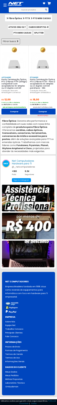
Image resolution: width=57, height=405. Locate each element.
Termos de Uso (12, 357)
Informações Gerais (14, 361)
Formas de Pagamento (16, 350)
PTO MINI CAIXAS (42, 18)
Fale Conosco (12, 336)
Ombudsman (11, 386)
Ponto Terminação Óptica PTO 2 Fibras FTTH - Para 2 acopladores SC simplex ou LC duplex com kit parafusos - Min (42, 83)
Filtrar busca (9, 41)
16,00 (34, 99)
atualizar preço (42, 115)
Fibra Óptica (15, 18)
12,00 (6, 99)
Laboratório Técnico (15, 383)
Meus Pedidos (12, 375)
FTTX (27, 18)
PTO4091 (34, 77)
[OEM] (14, 49)
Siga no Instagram (21, 180)
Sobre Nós (10, 321)
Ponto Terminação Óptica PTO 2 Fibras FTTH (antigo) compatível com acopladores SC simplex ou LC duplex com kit (14, 83)
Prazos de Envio (12, 346)
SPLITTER (39, 32)
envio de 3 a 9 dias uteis (42, 107)
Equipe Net (10, 325)
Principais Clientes (14, 332)
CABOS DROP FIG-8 (39, 27)
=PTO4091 (6, 77)
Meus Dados (11, 372)
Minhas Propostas (14, 379)
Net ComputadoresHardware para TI (23, 162)
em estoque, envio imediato (14, 107)
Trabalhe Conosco (14, 329)
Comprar (14, 111)
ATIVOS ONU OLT (17, 27)
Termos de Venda (14, 354)
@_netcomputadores (23, 166)
